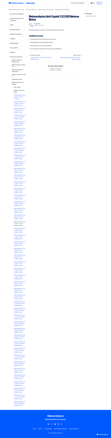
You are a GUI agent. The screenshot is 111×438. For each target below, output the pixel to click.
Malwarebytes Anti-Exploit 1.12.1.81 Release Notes (19, 236)
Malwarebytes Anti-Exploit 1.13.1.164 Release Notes (19, 157)
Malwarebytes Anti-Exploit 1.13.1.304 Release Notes (19, 117)
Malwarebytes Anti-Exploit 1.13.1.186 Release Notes (19, 150)
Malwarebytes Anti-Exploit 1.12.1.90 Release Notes (19, 230)
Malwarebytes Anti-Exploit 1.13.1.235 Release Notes (19, 143)
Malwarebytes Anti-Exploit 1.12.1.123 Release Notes (19, 210)
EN (94, 3)
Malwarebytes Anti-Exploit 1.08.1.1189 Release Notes (19, 356)
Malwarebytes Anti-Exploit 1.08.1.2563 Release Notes (19, 343)
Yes (52, 69)
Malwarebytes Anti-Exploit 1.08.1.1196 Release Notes (19, 350)
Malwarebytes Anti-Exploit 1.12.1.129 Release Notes (19, 203)
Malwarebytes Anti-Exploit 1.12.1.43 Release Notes (19, 250)
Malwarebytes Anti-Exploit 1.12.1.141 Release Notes (19, 196)
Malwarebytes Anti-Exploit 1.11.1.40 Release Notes (19, 283)
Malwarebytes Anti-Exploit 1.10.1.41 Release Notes (19, 290)
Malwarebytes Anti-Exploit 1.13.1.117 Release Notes (19, 183)
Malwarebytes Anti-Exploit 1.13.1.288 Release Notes (19, 123)
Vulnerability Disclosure (60, 429)
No (59, 69)
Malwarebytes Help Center (16, 9)
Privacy (40, 429)
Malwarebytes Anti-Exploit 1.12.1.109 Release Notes (19, 216)
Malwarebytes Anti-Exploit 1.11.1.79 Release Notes (19, 263)
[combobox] (93, 3)
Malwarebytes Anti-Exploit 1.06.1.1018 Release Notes (19, 383)
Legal (34, 429)
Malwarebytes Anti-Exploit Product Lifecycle (19, 97)
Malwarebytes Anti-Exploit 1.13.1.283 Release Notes (19, 130)
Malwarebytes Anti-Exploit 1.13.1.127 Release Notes (19, 170)
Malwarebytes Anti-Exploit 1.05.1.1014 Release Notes (19, 390)
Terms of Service (73, 429)
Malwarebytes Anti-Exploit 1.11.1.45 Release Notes (19, 276)
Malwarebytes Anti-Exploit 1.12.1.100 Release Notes (19, 223)
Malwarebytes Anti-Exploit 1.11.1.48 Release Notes (19, 270)
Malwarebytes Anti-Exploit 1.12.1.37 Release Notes (19, 256)
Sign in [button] (99, 3)
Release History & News (62, 9)
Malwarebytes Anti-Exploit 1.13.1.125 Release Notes (19, 177)
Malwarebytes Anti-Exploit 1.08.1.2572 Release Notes (19, 336)
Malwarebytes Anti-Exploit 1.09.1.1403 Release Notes (19, 303)
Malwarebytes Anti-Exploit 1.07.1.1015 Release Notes (19, 370)
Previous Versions (31, 9)
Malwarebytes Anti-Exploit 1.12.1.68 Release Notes (19, 243)
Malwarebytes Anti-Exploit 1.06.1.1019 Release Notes (19, 376)
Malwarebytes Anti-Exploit (45, 9)
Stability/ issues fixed (91, 16)
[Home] (22, 3)
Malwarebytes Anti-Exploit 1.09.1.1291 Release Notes (19, 323)
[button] (17, 14)
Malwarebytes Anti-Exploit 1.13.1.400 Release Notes (19, 103)
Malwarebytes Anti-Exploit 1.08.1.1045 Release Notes (19, 363)
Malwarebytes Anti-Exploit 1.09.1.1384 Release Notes (19, 310)
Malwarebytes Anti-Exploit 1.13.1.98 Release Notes (19, 190)
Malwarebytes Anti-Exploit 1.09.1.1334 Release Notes (19, 316)
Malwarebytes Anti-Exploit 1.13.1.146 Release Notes (19, 163)
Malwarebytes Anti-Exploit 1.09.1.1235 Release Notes (19, 330)
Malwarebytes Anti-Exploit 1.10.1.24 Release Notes (19, 296)
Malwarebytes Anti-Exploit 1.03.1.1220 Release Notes (19, 403)
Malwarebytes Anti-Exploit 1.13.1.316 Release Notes (19, 110)
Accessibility (48, 429)
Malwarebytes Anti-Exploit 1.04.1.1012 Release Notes (19, 396)
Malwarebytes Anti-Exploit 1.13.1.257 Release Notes (19, 137)
